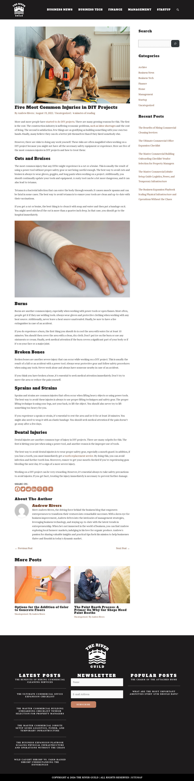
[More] (50, 489)
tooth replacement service (78, 455)
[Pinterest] (39, 489)
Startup (142, 99)
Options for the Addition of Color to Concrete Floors (42, 608)
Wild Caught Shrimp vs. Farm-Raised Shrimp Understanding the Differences (40, 762)
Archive (142, 67)
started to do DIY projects (60, 121)
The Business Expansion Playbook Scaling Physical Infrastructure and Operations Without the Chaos (157, 194)
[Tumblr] (45, 489)
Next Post (123, 548)
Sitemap (136, 777)
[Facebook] (17, 489)
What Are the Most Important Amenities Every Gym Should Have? (154, 692)
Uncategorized (63, 113)
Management (145, 94)
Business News (146, 72)
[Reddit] (28, 489)
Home (141, 89)
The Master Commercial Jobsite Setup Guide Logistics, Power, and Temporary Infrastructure (156, 176)
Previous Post (24, 548)
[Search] (175, 43)
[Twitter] (22, 489)
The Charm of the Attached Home (154, 679)
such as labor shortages (103, 125)
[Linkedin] (34, 489)
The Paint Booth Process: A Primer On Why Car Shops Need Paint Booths (100, 610)
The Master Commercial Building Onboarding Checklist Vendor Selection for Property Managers (156, 158)
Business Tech (146, 78)
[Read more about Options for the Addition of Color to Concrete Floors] (43, 584)
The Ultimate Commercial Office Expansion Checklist (40, 695)
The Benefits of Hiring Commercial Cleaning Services (40, 680)
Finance (142, 83)
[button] (177, 9)
